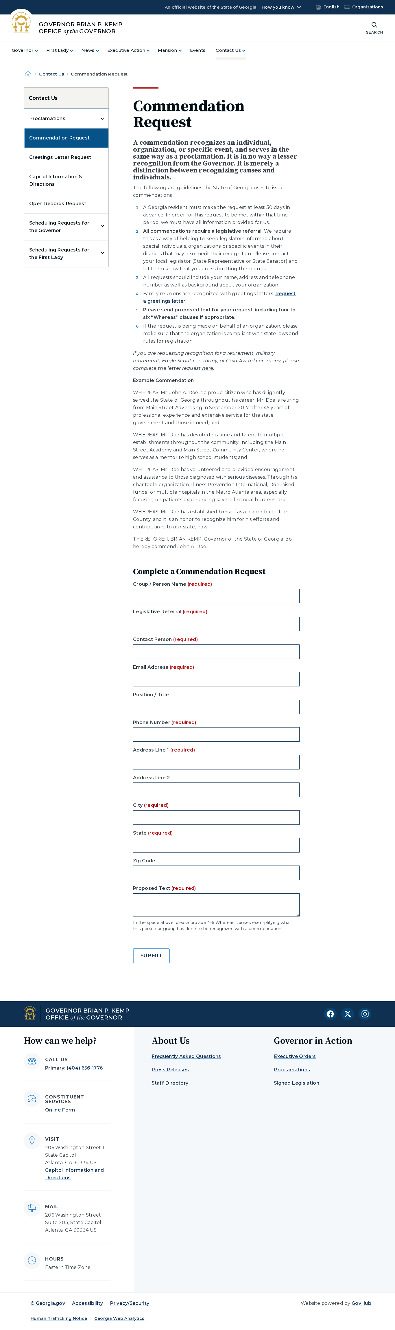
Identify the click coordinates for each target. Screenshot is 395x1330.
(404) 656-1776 (85, 1068)
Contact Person (165, 639)
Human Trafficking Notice (59, 1318)
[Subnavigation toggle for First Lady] (75, 50)
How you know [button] (278, 7)
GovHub (361, 1303)
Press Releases (170, 1069)
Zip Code (144, 861)
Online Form (60, 1110)
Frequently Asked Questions (186, 1056)
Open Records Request (57, 203)
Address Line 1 (164, 750)
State (153, 833)
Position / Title (151, 694)
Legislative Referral (170, 611)
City (151, 805)
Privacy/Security (129, 1303)
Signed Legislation (296, 1083)
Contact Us (51, 74)
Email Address (163, 667)
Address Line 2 (151, 777)
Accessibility (87, 1303)
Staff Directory (170, 1083)
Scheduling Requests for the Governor (59, 226)
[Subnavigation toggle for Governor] (40, 50)
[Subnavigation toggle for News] (101, 50)
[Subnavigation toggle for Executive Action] (151, 50)
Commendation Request (59, 138)
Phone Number (164, 722)
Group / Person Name (172, 584)
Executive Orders (295, 1056)
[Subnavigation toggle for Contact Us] (247, 50)
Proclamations (47, 118)
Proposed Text (164, 888)
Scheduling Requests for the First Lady (59, 253)
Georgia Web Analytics (119, 1318)
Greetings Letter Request (60, 157)
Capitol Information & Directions (55, 180)
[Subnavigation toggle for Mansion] (183, 50)
